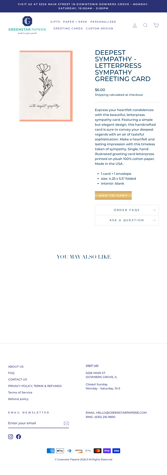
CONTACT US (17, 379)
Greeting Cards (68, 28)
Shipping (102, 94)
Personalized (103, 21)
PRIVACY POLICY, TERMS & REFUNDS (35, 386)
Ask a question (127, 220)
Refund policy (18, 399)
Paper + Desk (75, 21)
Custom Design (99, 28)
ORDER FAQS (127, 210)
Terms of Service (20, 392)
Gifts (55, 21)
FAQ (11, 373)
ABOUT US (16, 366)
